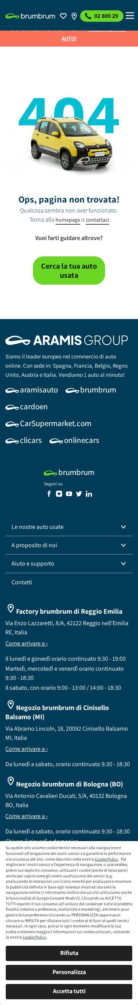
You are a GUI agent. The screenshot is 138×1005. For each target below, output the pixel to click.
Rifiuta (69, 953)
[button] (69, 527)
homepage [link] (68, 219)
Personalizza (69, 972)
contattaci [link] (97, 219)
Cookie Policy (106, 859)
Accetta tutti (69, 991)
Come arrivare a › (26, 643)
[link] (30, 16)
